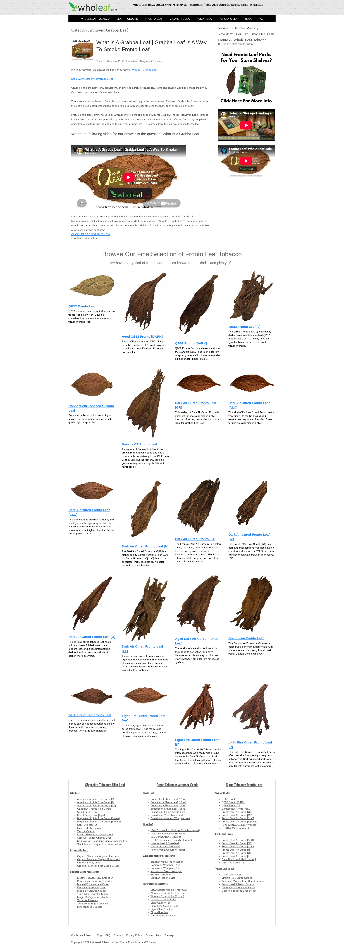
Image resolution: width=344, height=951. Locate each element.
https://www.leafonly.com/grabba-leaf (92, 78)
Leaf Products (127, 18)
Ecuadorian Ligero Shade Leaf (167, 811)
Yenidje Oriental (86, 831)
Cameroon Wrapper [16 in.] (165, 868)
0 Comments (156, 61)
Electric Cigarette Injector (91, 887)
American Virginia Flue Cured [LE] (96, 805)
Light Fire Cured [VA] (233, 862)
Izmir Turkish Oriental (89, 828)
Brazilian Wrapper (160, 874)
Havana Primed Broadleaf (165, 846)
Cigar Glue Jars (159, 912)
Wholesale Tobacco (82, 935)
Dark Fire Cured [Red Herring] (239, 859)
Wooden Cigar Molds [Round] (167, 896)
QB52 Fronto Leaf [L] (244, 327)
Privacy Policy (134, 935)
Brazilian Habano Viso (162, 877)
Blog (248, 18)
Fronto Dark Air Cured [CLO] (238, 818)
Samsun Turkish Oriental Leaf (94, 837)
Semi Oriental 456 (87, 824)
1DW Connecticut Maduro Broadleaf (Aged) (175, 830)
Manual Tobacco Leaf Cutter (93, 884)
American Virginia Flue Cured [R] (95, 799)
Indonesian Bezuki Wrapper (166, 871)
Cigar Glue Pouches (161, 909)
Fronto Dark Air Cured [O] (236, 811)
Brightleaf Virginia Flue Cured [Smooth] (99, 821)
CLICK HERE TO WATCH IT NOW (90, 234)
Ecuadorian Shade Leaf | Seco (167, 808)
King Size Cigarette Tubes (92, 890)
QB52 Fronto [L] (231, 805)
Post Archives (153, 935)
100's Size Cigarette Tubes (92, 893)
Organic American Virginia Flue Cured (98, 859)
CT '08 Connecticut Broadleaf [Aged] (171, 840)
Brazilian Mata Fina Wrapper (166, 861)
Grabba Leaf (91, 238)
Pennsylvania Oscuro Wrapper (167, 849)
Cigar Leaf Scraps (232, 874)
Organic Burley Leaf (88, 862)
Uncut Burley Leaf (87, 811)
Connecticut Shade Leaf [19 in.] (168, 802)
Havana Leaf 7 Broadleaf (164, 843)
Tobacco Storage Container (92, 903)
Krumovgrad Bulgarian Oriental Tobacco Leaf (102, 840)
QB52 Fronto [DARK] (191, 343)
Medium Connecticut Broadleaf (167, 833)
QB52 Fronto (229, 799)
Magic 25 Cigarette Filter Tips (94, 897)
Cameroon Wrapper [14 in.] (165, 864)
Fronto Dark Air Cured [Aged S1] (240, 821)
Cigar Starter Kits (160, 889)
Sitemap (169, 935)
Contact (118, 935)
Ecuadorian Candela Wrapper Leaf (170, 818)
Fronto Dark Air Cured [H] (236, 849)
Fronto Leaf (154, 18)
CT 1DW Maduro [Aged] (235, 828)
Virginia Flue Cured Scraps (237, 877)
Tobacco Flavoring (87, 900)
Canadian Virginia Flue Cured (94, 808)
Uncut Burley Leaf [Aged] (91, 815)
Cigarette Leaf (180, 18)
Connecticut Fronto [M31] (236, 808)
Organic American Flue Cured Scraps (98, 865)
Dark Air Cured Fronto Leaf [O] (91, 637)
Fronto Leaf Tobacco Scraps (238, 884)
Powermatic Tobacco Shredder (94, 881)
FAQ (261, 18)
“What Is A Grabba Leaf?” (145, 69)
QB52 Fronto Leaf (81, 306)
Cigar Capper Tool (160, 902)
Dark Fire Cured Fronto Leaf (89, 715)
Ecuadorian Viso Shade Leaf (166, 815)
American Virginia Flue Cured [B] (95, 802)
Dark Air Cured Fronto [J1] (195, 539)
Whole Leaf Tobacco (95, 18)
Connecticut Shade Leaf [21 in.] (168, 805)
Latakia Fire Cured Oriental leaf (95, 834)
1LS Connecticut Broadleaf (165, 836)
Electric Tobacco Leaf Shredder (95, 877)
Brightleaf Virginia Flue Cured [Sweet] (98, 818)
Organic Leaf (229, 18)
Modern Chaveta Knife (163, 899)
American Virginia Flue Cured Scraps (243, 881)
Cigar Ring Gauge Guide (164, 905)
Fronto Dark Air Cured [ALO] (238, 840)
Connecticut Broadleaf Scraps (238, 887)
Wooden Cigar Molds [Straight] (167, 893)
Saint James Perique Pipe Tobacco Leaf (99, 844)
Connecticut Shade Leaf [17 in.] (168, 799)
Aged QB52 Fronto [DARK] (142, 336)
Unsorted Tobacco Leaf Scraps (239, 890)
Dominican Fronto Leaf (246, 638)
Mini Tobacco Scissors (89, 906)
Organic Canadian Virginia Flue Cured (98, 856)
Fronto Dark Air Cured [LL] (237, 856)
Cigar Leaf (205, 18)
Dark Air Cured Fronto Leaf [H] (145, 546)
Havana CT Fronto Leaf (139, 444)
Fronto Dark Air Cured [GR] (237, 815)
